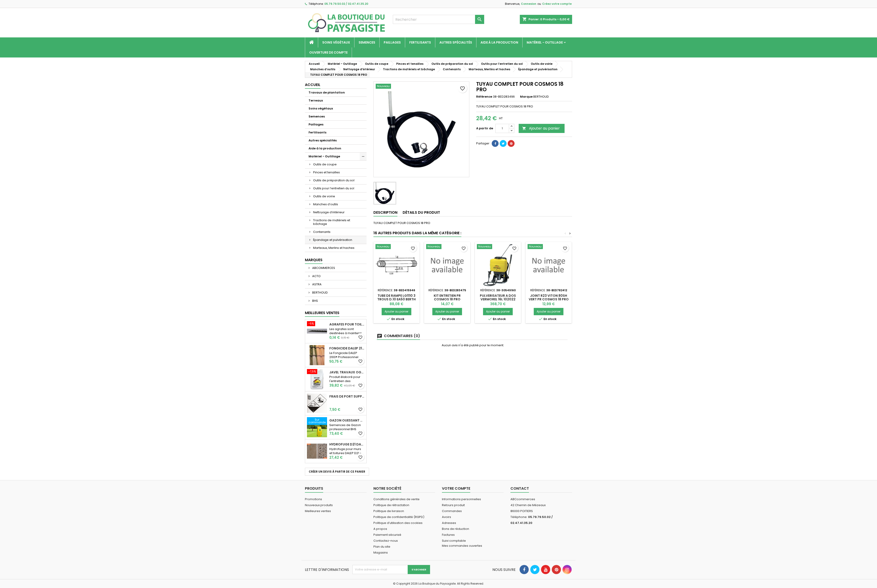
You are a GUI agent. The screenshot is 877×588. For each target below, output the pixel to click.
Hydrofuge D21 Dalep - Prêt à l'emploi (347, 444)
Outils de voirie (324, 196)
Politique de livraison (388, 511)
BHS (315, 301)
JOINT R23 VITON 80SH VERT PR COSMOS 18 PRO (549, 297)
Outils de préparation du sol (333, 180)
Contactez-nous (385, 541)
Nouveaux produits (319, 505)
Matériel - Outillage (545, 42)
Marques (313, 260)
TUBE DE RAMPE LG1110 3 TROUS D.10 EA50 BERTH (396, 297)
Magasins (380, 552)
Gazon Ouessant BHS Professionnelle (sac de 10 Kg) (347, 420)
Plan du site (381, 546)
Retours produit (453, 505)
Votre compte (456, 488)
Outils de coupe (325, 164)
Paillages (392, 42)
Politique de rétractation (391, 505)
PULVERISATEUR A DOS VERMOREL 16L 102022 (498, 297)
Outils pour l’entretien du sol (333, 188)
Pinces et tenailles (326, 172)
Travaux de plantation (327, 92)
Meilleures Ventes (322, 312)
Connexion (528, 4)
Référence (484, 97)
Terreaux (316, 100)
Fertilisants (420, 42)
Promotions (313, 499)
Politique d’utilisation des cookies (398, 523)
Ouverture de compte (328, 52)
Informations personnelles (461, 499)
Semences (367, 42)
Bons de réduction (455, 529)
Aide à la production (499, 42)
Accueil (312, 84)
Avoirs (446, 517)
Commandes (452, 511)
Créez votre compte (557, 4)
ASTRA (317, 284)
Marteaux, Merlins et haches (333, 248)
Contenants (321, 232)
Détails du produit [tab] (421, 212)
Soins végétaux (336, 42)
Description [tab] (385, 212)
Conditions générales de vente (396, 499)
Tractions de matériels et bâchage (331, 222)
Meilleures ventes (318, 511)
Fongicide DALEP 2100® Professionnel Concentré (347, 348)
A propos (380, 529)
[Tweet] (503, 143)
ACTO (316, 276)
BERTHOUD (320, 292)
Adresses (449, 523)
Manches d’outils (325, 204)
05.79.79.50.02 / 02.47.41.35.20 (346, 4)
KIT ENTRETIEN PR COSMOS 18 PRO (447, 297)
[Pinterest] (511, 143)
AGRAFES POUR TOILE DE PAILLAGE (347, 324)
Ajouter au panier (541, 128)
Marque (526, 97)
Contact (519, 488)
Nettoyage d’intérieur (329, 212)
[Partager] (495, 143)
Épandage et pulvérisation (332, 240)
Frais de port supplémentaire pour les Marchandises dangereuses (347, 396)
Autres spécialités (455, 42)
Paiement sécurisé (387, 535)
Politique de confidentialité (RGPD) (398, 517)
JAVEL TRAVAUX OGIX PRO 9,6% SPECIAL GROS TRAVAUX (347, 372)
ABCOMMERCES (323, 268)
